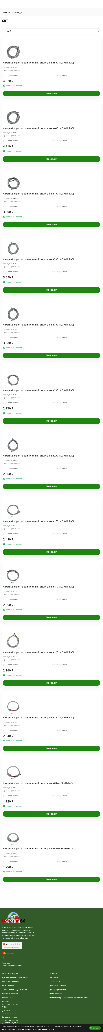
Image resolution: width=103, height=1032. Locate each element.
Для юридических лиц (58, 989)
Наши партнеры (56, 993)
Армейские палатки (10, 982)
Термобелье (7, 997)
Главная (6, 12)
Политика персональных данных (12, 964)
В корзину (51, 93)
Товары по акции (56, 982)
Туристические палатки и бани (15, 977)
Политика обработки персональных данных (68, 997)
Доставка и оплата (57, 985)
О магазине (54, 977)
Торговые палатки (10, 993)
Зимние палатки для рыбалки (14, 989)
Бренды (18, 12)
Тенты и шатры (8, 985)
